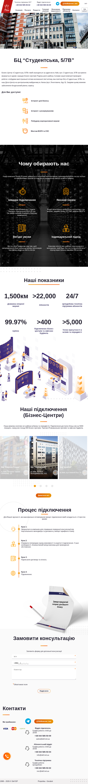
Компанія (19, 10)
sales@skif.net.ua (43, 739)
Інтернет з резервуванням (42, 111)
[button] (35, 486)
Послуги (28, 10)
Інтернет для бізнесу (40, 101)
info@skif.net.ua (43, 755)
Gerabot (50, 781)
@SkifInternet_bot (70, 4)
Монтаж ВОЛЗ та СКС (40, 131)
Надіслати (44, 691)
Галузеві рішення (45, 10)
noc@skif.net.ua (43, 771)
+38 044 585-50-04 (43, 752)
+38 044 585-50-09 (43, 5)
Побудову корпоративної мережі (45, 121)
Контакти (76, 10)
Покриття (36, 10)
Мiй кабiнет (84, 10)
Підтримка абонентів (66, 10)
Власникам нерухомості (55, 10)
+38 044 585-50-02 (23, 5)
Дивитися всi (43, 495)
